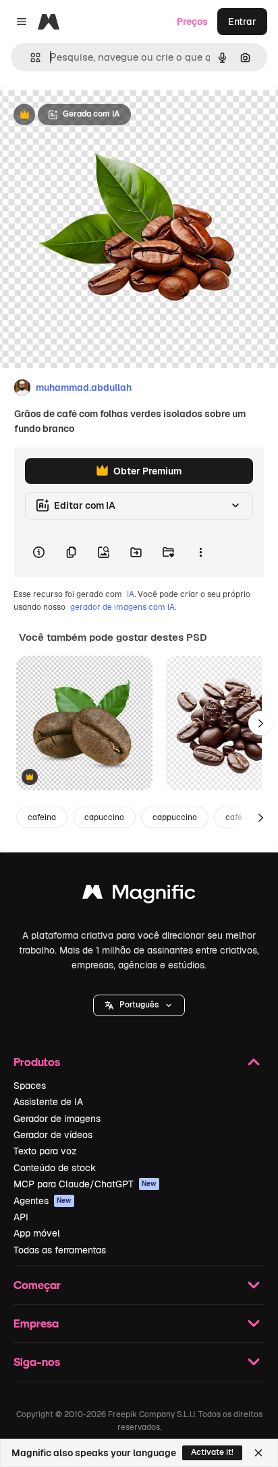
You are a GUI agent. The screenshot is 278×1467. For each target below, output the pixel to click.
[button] (139, 1005)
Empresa (36, 1323)
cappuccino (174, 817)
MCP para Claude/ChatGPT (85, 1184)
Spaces (29, 1086)
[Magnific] (139, 895)
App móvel (36, 1233)
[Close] (258, 1453)
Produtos (36, 1062)
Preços (192, 21)
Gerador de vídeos (52, 1135)
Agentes (42, 1201)
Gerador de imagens (57, 1119)
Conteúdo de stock (54, 1168)
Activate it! (212, 1452)
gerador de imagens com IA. (123, 607)
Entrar (242, 21)
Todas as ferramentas (59, 1250)
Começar (37, 1285)
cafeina (42, 817)
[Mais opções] (200, 552)
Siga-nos (36, 1361)
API (20, 1217)
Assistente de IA (48, 1102)
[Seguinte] (260, 723)
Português (139, 1004)
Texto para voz (45, 1151)
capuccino (104, 817)
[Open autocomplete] (30, 58)
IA (130, 594)
